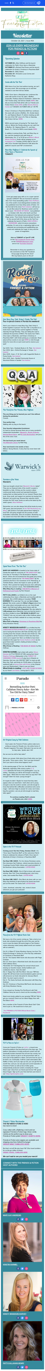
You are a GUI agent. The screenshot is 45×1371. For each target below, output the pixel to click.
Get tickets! (37, 348)
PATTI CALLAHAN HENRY (13, 1363)
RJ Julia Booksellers (28, 434)
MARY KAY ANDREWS (12, 1215)
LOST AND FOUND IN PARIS (32, 668)
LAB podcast (8, 611)
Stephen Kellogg (9, 656)
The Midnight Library (10, 442)
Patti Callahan (27, 207)
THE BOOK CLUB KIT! (29, 613)
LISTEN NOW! (30, 867)
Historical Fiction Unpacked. (19, 609)
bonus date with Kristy (22, 664)
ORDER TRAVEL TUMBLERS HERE (15, 1152)
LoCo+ (26, 1047)
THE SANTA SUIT (31, 572)
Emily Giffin (19, 105)
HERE (33, 100)
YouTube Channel (26, 243)
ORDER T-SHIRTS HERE (30, 1136)
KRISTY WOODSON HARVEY (14, 1314)
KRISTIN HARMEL (10, 1265)
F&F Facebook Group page (24, 239)
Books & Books (33, 432)
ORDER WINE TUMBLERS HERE (16, 1144)
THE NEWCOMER (28, 578)
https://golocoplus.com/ (14, 1074)
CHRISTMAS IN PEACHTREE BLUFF (15, 629)
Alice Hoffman (34, 201)
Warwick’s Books (29, 486)
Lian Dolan (16, 670)
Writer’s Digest (28, 603)
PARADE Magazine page (24, 241)
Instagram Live (10, 141)
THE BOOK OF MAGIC (21, 211)
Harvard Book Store (10, 434)
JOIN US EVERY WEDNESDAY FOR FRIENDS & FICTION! (22, 47)
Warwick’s (23, 432)
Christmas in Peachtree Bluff (29, 621)
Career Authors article (27, 640)
